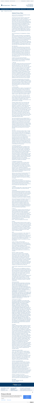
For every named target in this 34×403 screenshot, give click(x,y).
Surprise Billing (13, 388)
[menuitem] (3, 1)
